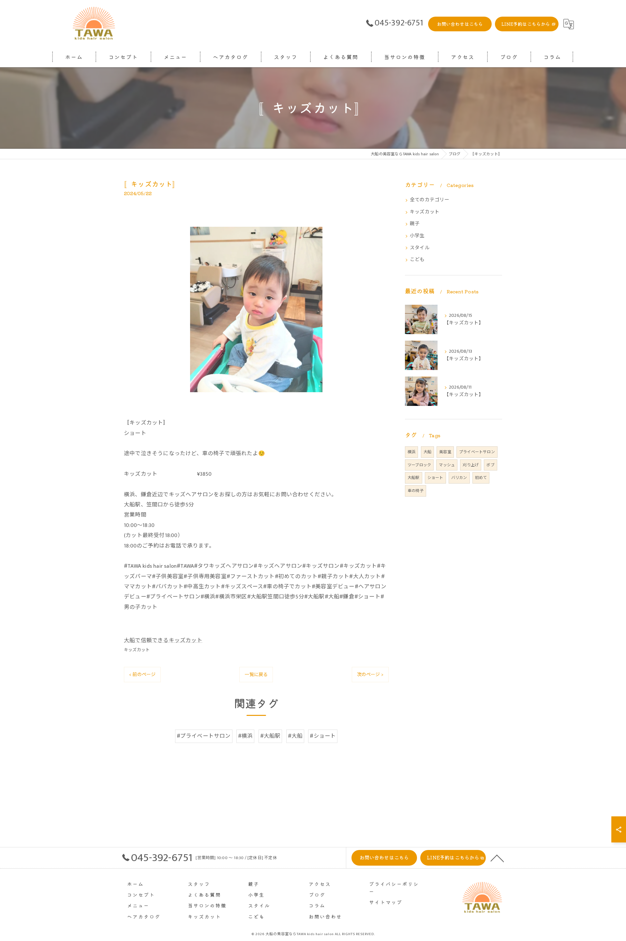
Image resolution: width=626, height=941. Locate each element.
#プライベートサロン (204, 736)
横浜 (411, 452)
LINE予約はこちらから (525, 24)
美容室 (445, 452)
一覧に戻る (256, 674)
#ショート (323, 736)
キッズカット (137, 650)
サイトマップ (385, 902)
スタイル (420, 248)
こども (417, 260)
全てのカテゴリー (430, 200)
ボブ (490, 465)
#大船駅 (270, 736)
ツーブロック (419, 465)
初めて (481, 477)
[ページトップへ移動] (497, 857)
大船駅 (414, 477)
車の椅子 (416, 490)
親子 (415, 224)
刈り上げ (471, 465)
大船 (427, 452)
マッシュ (447, 465)
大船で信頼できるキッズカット (163, 640)
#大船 (295, 736)
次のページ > (370, 674)
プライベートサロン (477, 452)
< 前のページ (142, 674)
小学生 (417, 236)
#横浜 (245, 736)
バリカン (459, 477)
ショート (435, 477)
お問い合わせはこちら (460, 24)
